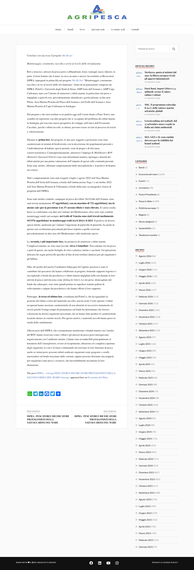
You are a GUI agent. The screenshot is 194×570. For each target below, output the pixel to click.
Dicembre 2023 (146, 472)
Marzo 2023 (145, 533)
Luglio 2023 (144, 506)
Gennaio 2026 (146, 303)
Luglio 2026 (144, 262)
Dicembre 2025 (146, 310)
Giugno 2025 (145, 350)
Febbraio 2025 (146, 377)
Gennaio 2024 (146, 465)
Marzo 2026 (145, 289)
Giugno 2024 (145, 431)
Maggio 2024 (145, 438)
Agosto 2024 (145, 418)
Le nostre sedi (118, 29)
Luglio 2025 (144, 343)
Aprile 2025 (144, 364)
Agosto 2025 (145, 337)
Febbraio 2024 (146, 459)
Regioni (142, 214)
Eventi (142, 181)
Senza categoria (146, 221)
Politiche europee (147, 208)
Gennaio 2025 (146, 384)
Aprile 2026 (144, 283)
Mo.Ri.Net (77, 80)
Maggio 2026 (145, 276)
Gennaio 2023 (146, 546)
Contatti (135, 29)
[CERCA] (173, 49)
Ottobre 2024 (145, 404)
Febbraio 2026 (146, 296)
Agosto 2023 (145, 499)
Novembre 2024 (147, 398)
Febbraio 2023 (146, 540)
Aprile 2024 (144, 445)
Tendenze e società (148, 235)
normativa (144, 187)
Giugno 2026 (145, 269)
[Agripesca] (97, 12)
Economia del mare (148, 174)
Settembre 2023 (147, 492)
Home (58, 29)
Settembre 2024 (147, 411)
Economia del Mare (98, 377)
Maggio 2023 (145, 519)
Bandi (70, 29)
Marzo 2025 (145, 371)
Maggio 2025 (145, 357)
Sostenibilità (145, 228)
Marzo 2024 (145, 452)
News (82, 29)
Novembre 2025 (147, 316)
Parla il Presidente (148, 194)
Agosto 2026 (145, 256)
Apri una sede (98, 29)
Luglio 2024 (144, 425)
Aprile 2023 (144, 526)
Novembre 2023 (147, 479)
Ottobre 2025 (145, 323)
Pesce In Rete (145, 201)
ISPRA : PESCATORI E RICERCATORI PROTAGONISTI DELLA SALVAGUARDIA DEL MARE (48, 419)
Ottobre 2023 (145, 485)
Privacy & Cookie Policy (165, 562)
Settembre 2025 (147, 330)
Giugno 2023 (145, 513)
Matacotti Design (46, 562)
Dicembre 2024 (146, 391)
